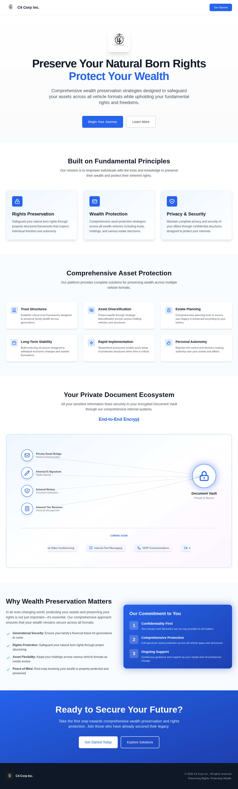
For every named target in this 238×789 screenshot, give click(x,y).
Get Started (221, 7)
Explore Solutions (140, 742)
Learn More (140, 122)
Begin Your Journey (102, 122)
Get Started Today (98, 742)
